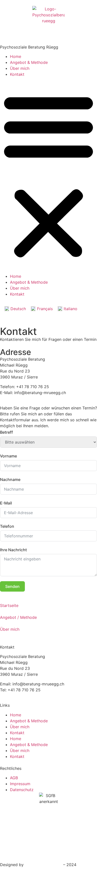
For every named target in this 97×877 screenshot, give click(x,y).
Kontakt (17, 74)
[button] (48, 175)
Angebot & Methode (29, 62)
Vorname (8, 455)
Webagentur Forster (43, 864)
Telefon (7, 526)
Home (15, 56)
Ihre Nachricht (13, 549)
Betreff (6, 432)
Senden (12, 586)
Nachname (10, 479)
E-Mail (6, 503)
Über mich (19, 68)
